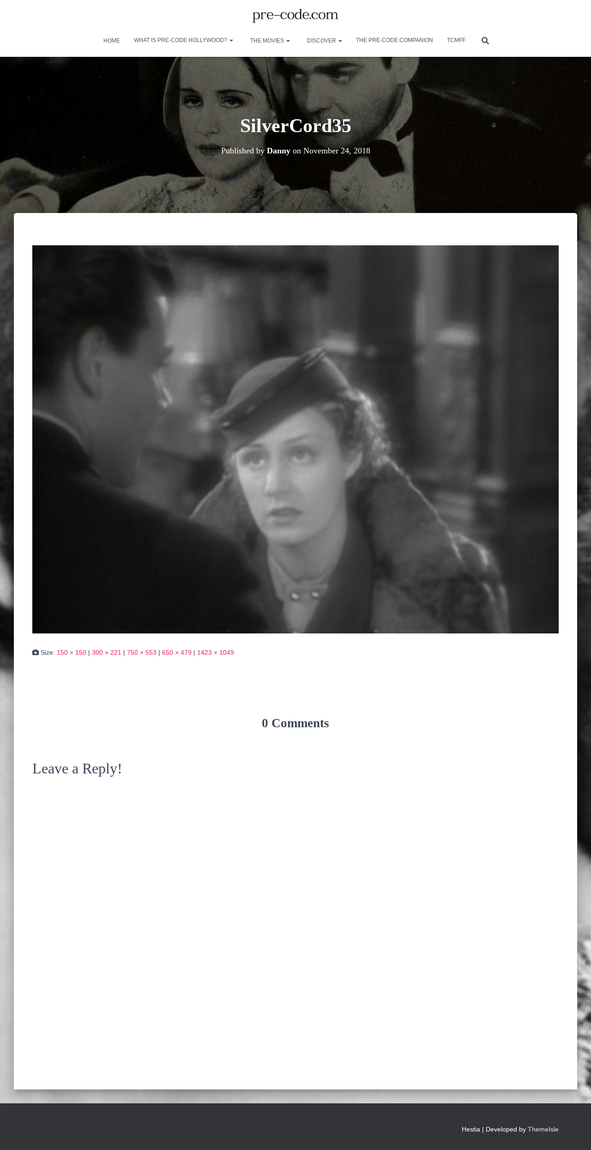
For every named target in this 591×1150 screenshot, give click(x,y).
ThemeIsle (543, 1129)
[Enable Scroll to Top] (573, 1131)
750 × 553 (142, 652)
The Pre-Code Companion (394, 40)
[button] (231, 40)
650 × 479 (177, 652)
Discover (322, 40)
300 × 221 (106, 652)
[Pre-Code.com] (295, 16)
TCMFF (456, 40)
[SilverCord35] (295, 439)
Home (111, 40)
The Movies (267, 40)
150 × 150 (71, 652)
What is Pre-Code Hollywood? (181, 40)
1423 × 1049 (215, 652)
